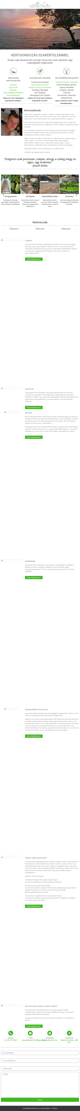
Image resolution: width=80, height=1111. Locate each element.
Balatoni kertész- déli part (69, 1041)
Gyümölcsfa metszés (40, 85)
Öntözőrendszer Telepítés (67, 82)
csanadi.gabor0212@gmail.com (34, 1040)
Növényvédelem (13, 95)
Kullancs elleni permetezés (40, 87)
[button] (34, 259)
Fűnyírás (13, 85)
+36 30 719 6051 (10, 1040)
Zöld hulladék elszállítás (13, 92)
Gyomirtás (13, 87)
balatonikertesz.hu (49, 1040)
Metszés (13, 90)
